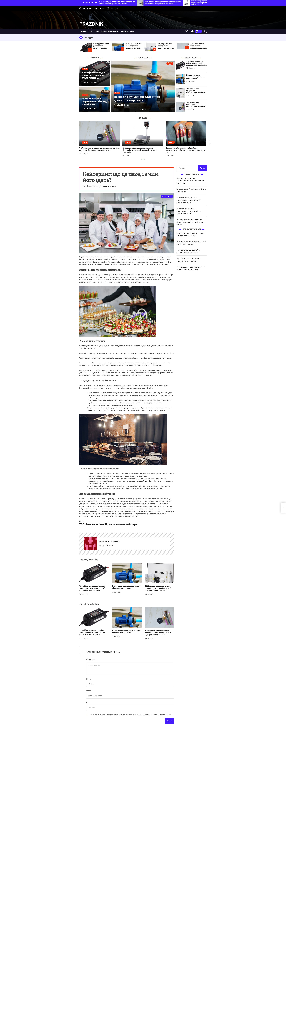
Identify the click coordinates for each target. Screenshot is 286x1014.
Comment (90, 660)
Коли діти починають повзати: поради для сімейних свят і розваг (98, 149)
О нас (97, 31)
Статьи (85, 68)
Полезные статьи (127, 31)
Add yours (116, 652)
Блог (91, 31)
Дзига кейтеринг (126, 403)
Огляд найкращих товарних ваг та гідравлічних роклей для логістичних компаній (190, 222)
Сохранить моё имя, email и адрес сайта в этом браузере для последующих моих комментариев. (130, 714)
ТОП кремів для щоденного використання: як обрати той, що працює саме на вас (166, 49)
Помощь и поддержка (109, 31)
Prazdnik (91, 23)
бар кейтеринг (143, 481)
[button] (168, 63)
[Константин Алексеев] (90, 543)
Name (88, 679)
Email (88, 691)
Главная (84, 31)
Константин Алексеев (108, 186)
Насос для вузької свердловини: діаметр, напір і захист (133, 47)
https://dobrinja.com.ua (106, 545)
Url (87, 703)
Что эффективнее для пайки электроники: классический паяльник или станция (101, 49)
